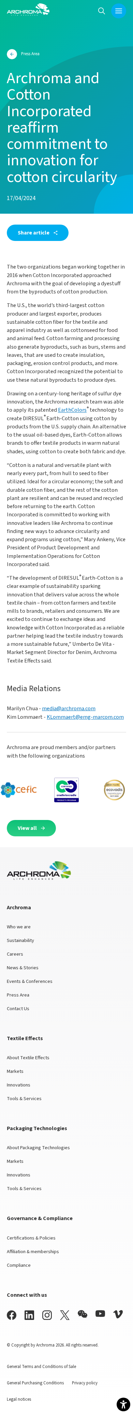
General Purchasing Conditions (35, 1383)
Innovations (18, 1085)
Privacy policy (85, 1383)
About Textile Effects (28, 1057)
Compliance (19, 1265)
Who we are (19, 926)
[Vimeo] (118, 1314)
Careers (15, 954)
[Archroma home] (28, 9)
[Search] (101, 10)
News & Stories (23, 967)
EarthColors (72, 410)
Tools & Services (24, 1098)
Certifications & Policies (31, 1238)
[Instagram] (47, 1315)
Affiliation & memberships (33, 1251)
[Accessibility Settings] (123, 1404)
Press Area (18, 995)
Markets (15, 1071)
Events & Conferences (30, 981)
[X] (65, 1315)
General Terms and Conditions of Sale (41, 1367)
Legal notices (19, 1399)
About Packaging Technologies (38, 1147)
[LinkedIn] (29, 1315)
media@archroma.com (68, 708)
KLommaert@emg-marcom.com (85, 717)
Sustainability (20, 940)
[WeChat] (82, 1314)
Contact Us (18, 1008)
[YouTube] (100, 1313)
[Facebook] (11, 1315)
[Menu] (118, 10)
